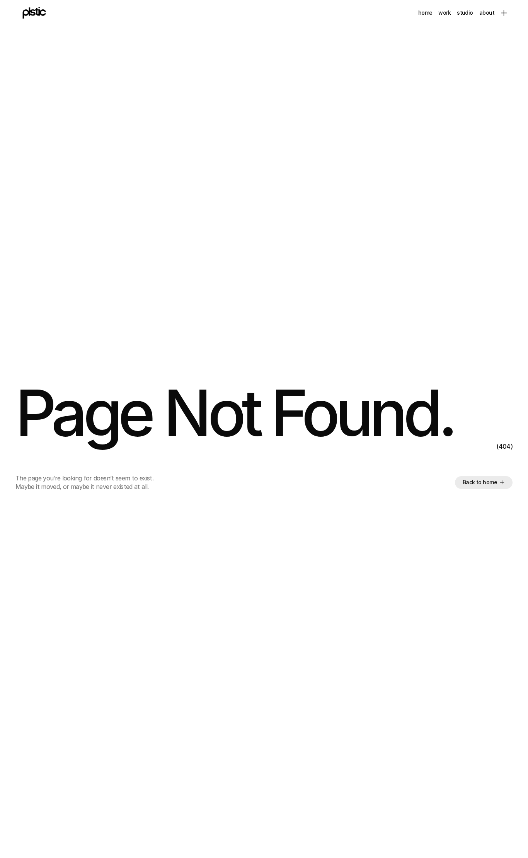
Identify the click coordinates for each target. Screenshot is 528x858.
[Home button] (33, 13)
